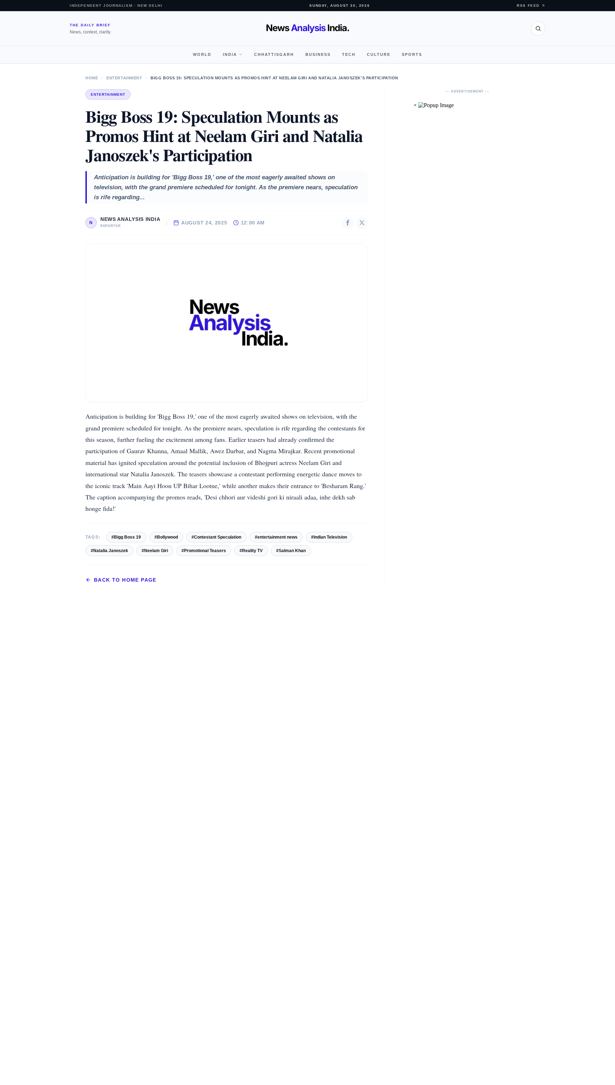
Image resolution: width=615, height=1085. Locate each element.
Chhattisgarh (274, 54)
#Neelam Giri (155, 550)
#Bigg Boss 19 (126, 537)
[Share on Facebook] (347, 222)
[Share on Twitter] (362, 222)
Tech (349, 54)
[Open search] (538, 28)
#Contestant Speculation (216, 537)
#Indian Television (329, 537)
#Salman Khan (291, 550)
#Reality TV (251, 550)
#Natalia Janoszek (109, 550)
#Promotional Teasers (204, 550)
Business (318, 54)
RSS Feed (528, 5)
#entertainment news (276, 537)
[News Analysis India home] (307, 28)
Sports (412, 54)
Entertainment (124, 78)
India (230, 54)
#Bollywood (166, 537)
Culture (378, 54)
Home (91, 78)
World (202, 54)
